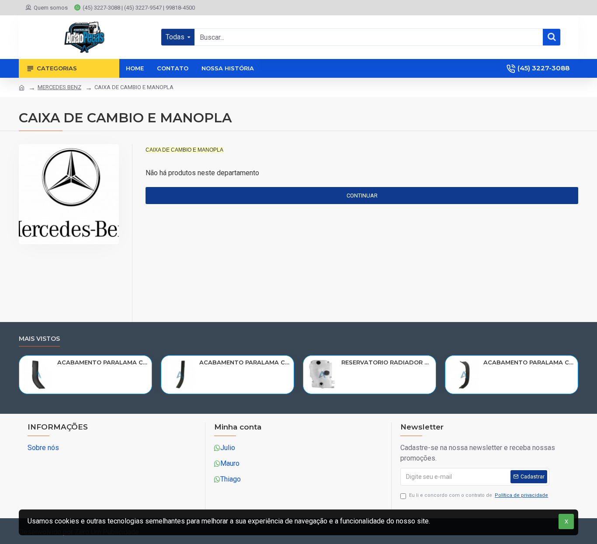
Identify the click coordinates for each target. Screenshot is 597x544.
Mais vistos (39, 339)
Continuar (362, 195)
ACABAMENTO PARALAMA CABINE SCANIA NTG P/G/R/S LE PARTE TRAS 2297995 (103, 362)
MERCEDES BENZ (59, 87)
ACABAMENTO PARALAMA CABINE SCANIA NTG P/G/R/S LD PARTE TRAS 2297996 (245, 362)
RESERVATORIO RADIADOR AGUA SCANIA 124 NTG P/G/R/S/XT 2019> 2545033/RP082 (387, 362)
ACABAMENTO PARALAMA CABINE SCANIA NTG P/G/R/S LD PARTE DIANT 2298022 (529, 362)
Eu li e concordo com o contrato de (478, 495)
